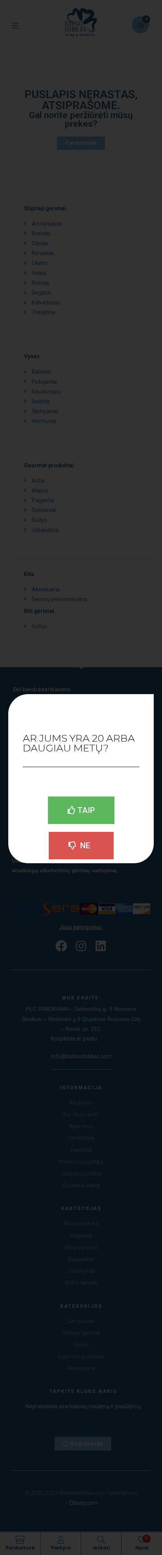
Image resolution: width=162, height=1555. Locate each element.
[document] (81, 777)
